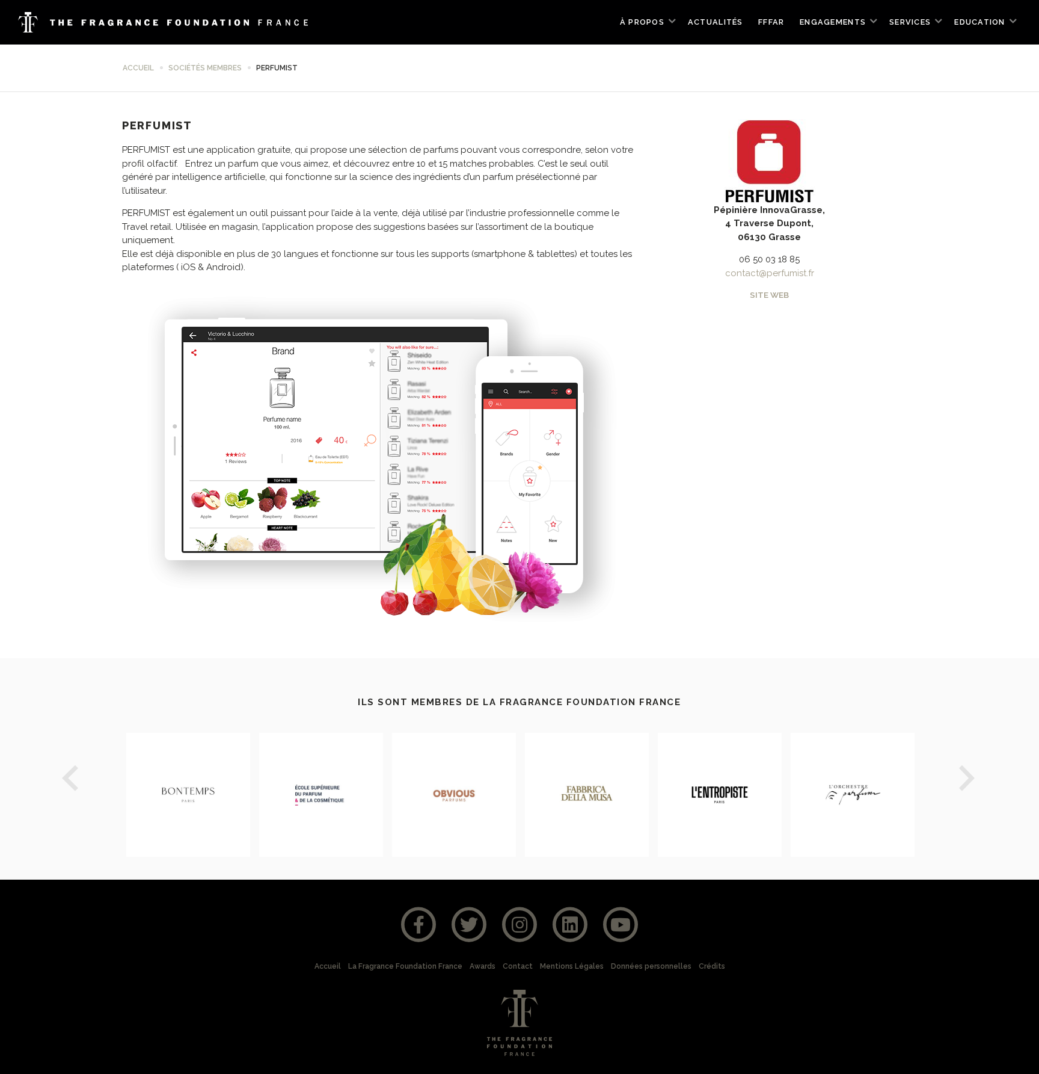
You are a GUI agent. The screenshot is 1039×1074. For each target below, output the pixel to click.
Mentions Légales (572, 966)
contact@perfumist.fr (769, 273)
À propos (642, 21)
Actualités (715, 21)
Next (968, 780)
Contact (518, 966)
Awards (482, 966)
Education (979, 21)
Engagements (833, 21)
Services (910, 21)
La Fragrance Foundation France (405, 966)
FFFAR (771, 21)
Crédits (712, 966)
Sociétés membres (205, 68)
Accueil (138, 68)
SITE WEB (769, 295)
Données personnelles (651, 966)
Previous (71, 780)
